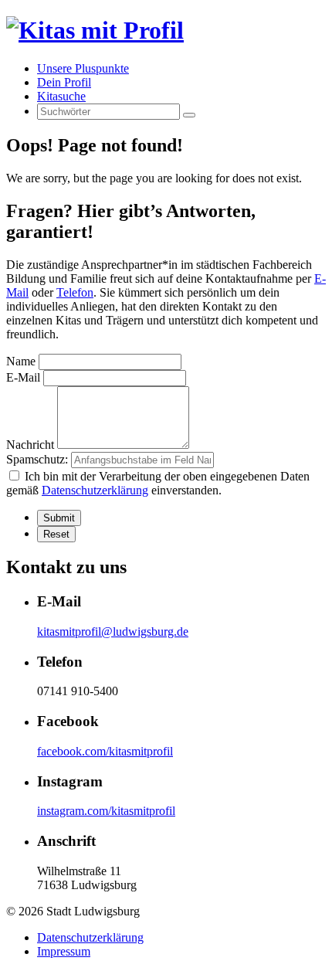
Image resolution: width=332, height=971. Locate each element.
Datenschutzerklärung (95, 490)
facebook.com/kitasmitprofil (105, 751)
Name (21, 361)
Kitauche (61, 96)
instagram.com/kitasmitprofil (106, 810)
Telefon (74, 292)
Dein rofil (64, 82)
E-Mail (23, 377)
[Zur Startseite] (95, 30)
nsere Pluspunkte (83, 68)
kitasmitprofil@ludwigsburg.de (112, 631)
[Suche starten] (189, 115)
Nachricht (30, 444)
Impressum (63, 951)
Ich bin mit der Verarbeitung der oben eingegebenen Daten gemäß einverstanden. (158, 483)
